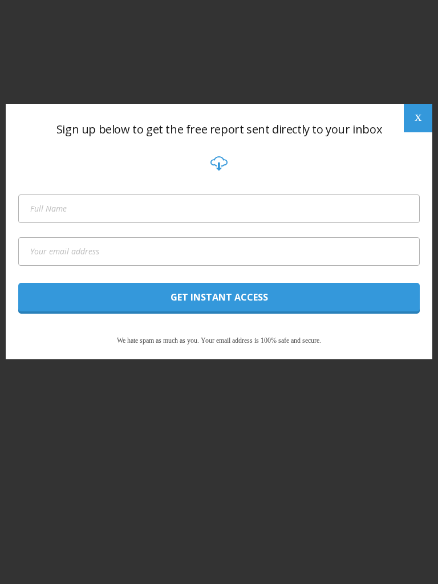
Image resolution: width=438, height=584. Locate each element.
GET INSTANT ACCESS (219, 297)
